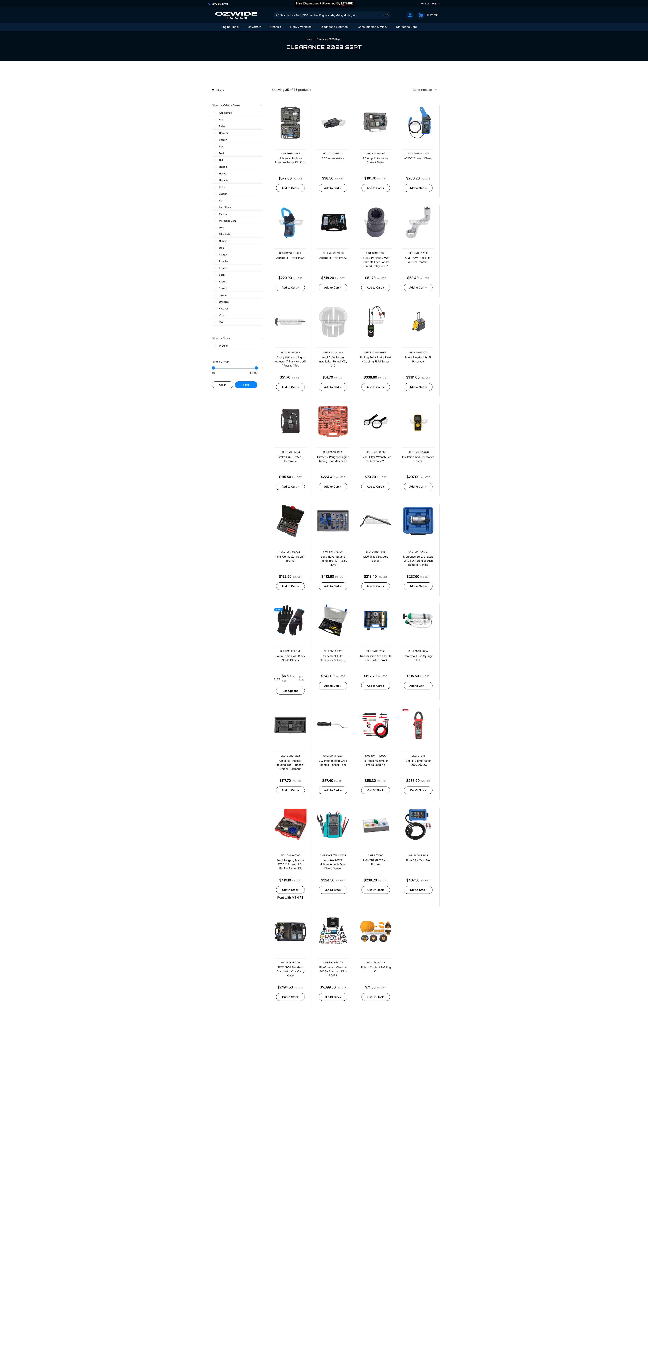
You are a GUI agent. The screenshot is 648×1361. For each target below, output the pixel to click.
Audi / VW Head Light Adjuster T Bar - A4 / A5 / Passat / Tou (290, 361)
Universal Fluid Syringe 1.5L (418, 658)
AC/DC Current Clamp (418, 158)
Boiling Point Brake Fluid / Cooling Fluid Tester (375, 359)
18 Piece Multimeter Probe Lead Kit (375, 762)
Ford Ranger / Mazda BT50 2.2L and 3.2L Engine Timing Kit (290, 864)
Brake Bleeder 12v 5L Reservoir (418, 359)
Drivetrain (254, 27)
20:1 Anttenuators (333, 158)
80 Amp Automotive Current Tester (375, 160)
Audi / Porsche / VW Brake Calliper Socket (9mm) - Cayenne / (375, 262)
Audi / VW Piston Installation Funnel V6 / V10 (333, 361)
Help (434, 3)
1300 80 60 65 (220, 3)
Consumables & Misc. (372, 27)
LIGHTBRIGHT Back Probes (375, 862)
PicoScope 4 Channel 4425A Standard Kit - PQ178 (333, 971)
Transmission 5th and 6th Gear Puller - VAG (376, 658)
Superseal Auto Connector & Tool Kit (333, 658)
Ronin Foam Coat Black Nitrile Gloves (290, 658)
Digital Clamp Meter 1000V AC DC (418, 762)
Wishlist (425, 3)
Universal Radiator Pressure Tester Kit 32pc (290, 160)
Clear (222, 384)
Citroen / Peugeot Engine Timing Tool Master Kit (333, 459)
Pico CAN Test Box (418, 860)
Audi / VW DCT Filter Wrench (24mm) (418, 260)
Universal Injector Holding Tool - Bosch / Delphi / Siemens (290, 764)
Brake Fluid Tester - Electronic (290, 459)
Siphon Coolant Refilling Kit (375, 969)
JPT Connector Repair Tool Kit (290, 558)
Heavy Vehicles (301, 27)
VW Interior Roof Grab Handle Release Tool (333, 762)
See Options (290, 690)
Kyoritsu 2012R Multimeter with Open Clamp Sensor (332, 864)
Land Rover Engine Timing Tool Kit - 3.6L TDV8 (333, 560)
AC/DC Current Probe (333, 258)
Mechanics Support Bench (375, 558)
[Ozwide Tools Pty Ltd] (236, 15)
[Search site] (386, 15)
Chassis (275, 27)
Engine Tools (230, 27)
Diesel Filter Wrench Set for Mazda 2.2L (375, 459)
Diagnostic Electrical (334, 27)
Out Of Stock (375, 790)
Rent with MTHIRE (290, 897)
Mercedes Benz (406, 27)
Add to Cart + (290, 188)
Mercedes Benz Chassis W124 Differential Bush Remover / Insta (418, 560)
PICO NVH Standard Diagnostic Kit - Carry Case (290, 971)
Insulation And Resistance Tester (418, 459)
